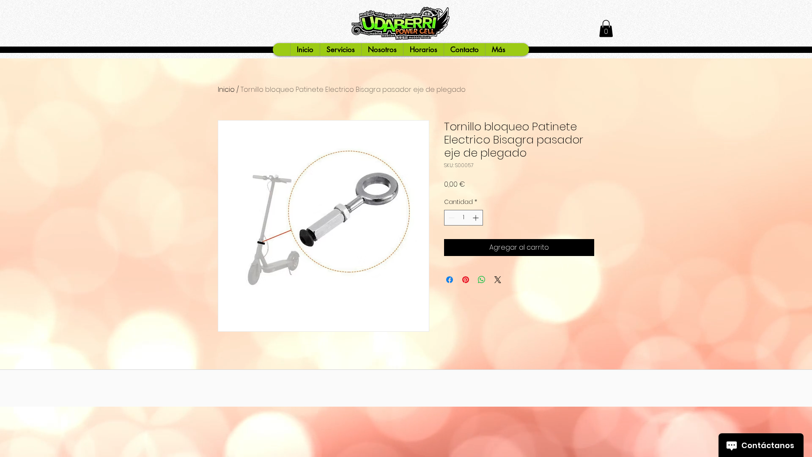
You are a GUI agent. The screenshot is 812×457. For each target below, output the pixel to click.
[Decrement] (450, 217)
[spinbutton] (463, 217)
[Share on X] (498, 280)
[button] (606, 28)
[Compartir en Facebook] (449, 280)
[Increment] (476, 217)
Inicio (226, 89)
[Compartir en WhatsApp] (482, 280)
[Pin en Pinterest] (466, 280)
